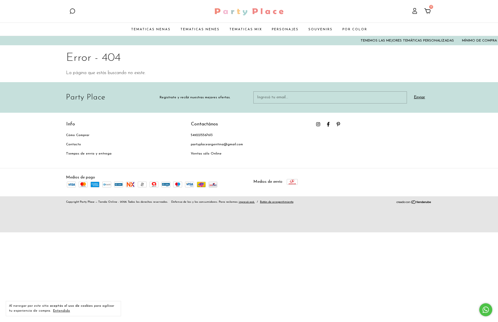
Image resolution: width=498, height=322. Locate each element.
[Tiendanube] (414, 203)
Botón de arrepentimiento (276, 202)
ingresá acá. (247, 202)
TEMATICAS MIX (245, 29)
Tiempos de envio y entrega (89, 153)
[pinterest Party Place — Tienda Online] (338, 124)
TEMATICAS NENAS (151, 29)
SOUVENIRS (320, 29)
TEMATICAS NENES (200, 29)
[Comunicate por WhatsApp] (485, 309)
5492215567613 (202, 135)
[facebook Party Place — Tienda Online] (328, 124)
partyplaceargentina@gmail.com (217, 144)
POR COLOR (354, 29)
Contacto (73, 144)
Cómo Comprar (77, 135)
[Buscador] (72, 12)
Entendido (61, 310)
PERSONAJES (285, 29)
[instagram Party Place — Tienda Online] (318, 124)
